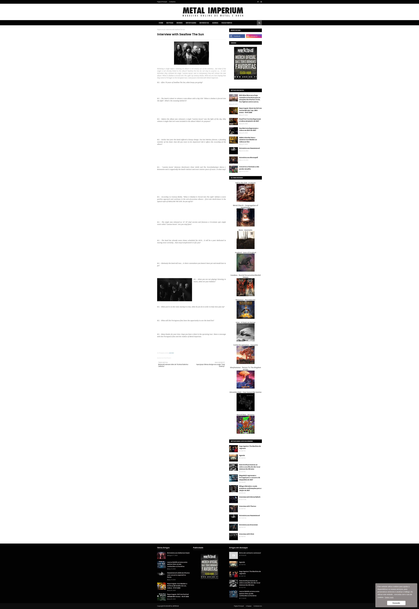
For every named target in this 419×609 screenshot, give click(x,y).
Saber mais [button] (389, 597)
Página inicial (161, 29)
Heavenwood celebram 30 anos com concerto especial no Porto (178, 575)
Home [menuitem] (161, 23)
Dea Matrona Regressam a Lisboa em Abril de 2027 (248, 129)
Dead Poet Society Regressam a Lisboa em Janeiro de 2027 (250, 120)
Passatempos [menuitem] (227, 23)
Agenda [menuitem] (215, 23)
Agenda (242, 455)
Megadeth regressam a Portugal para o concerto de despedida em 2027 (249, 477)
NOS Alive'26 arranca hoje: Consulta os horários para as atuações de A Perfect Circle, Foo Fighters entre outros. (249, 98)
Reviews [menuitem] (180, 23)
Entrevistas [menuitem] (204, 23)
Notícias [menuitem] (169, 23)
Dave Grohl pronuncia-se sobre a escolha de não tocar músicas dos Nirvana (249, 467)
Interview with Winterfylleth (249, 497)
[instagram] (261, 2)
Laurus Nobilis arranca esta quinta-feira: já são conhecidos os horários (177, 564)
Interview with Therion (247, 506)
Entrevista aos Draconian (248, 525)
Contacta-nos (258, 606)
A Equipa (248, 606)
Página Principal (162, 2)
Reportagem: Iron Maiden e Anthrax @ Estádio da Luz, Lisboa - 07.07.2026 (177, 586)
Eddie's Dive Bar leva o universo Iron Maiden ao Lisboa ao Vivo (248, 139)
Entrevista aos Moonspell (248, 157)
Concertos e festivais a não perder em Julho (249, 168)
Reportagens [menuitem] (191, 23)
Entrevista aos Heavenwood (249, 148)
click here (171, 353)
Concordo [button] (396, 603)
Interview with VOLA (246, 534)
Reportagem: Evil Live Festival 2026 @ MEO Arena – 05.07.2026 (178, 595)
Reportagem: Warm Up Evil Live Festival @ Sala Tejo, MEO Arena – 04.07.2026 (250, 110)
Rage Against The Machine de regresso (250, 447)
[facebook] (258, 2)
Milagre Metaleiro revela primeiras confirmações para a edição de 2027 (250, 488)
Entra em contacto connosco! (250, 553)
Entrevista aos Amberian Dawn (178, 553)
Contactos (172, 2)
